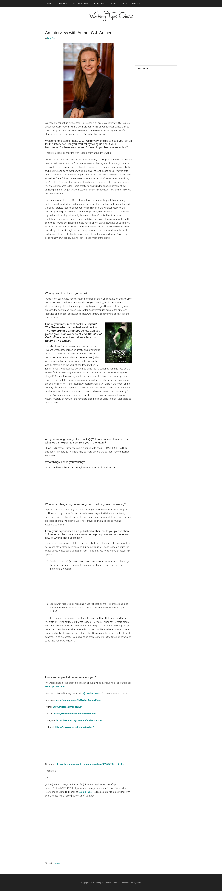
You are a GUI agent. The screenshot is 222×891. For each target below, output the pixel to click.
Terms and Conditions (121, 883)
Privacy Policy (136, 883)
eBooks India (85, 791)
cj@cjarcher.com (90, 693)
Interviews (58, 863)
